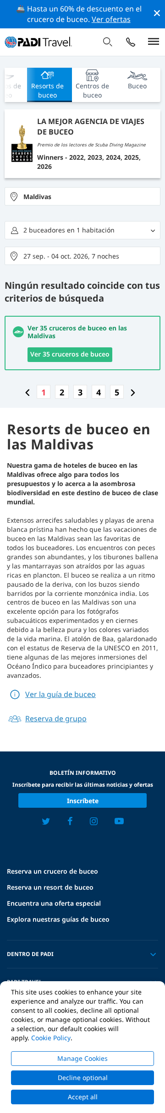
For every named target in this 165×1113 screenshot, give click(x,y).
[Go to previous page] (27, 392)
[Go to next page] (133, 392)
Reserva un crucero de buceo (52, 871)
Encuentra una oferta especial (54, 903)
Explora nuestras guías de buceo (58, 919)
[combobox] (82, 196)
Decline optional (83, 1077)
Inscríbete (83, 800)
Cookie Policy (51, 1037)
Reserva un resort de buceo (50, 887)
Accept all (83, 1096)
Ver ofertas (111, 19)
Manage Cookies (82, 1058)
